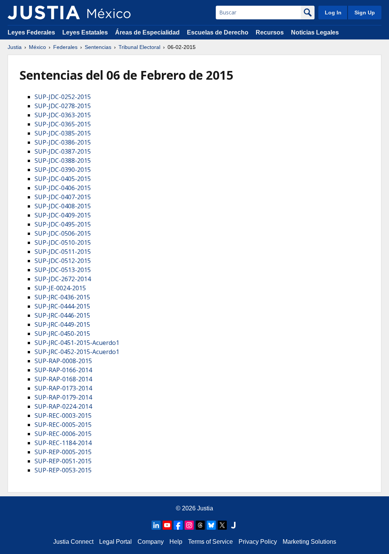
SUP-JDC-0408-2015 (63, 206)
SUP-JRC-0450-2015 (62, 333)
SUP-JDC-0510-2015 (63, 242)
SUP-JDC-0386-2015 (63, 142)
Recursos (270, 32)
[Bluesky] (211, 525)
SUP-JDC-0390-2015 (63, 169)
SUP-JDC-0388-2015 (63, 160)
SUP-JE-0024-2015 (60, 288)
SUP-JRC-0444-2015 (62, 306)
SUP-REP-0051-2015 (63, 461)
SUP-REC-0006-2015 (63, 434)
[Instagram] (189, 525)
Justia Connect (73, 541)
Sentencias (98, 47)
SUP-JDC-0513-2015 (63, 270)
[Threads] (200, 525)
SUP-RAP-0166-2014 (63, 370)
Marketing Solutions (309, 541)
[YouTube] (167, 525)
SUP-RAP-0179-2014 (63, 397)
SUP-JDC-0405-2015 (63, 179)
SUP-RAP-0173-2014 (63, 388)
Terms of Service (210, 541)
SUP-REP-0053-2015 (63, 470)
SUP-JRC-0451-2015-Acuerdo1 (77, 342)
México (37, 47)
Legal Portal (115, 541)
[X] (222, 525)
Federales (65, 47)
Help (175, 541)
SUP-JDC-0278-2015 (63, 106)
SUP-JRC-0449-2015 (62, 324)
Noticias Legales (315, 32)
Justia (15, 47)
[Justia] (44, 12)
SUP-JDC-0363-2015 (63, 115)
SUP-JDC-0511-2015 (63, 251)
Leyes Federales (31, 32)
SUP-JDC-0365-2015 (63, 124)
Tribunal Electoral (139, 47)
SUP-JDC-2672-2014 (63, 279)
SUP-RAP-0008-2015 (63, 361)
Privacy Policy (258, 541)
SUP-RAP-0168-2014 (63, 379)
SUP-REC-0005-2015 (63, 424)
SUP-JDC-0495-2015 (63, 224)
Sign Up (364, 12)
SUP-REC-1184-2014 (63, 443)
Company (151, 541)
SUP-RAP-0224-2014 (63, 406)
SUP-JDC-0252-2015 (63, 97)
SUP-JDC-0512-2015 (63, 261)
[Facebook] (178, 525)
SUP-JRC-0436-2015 (62, 297)
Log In (333, 12)
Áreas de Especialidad (147, 32)
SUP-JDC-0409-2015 (63, 215)
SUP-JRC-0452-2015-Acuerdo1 (77, 352)
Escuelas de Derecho (217, 32)
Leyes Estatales (85, 32)
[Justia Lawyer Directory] (233, 525)
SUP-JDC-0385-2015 (63, 133)
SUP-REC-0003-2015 (63, 415)
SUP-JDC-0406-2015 (63, 188)
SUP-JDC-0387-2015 (63, 151)
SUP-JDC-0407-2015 (63, 197)
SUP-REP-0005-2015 (63, 452)
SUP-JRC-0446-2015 (62, 315)
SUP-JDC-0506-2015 (63, 233)
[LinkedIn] (156, 525)
